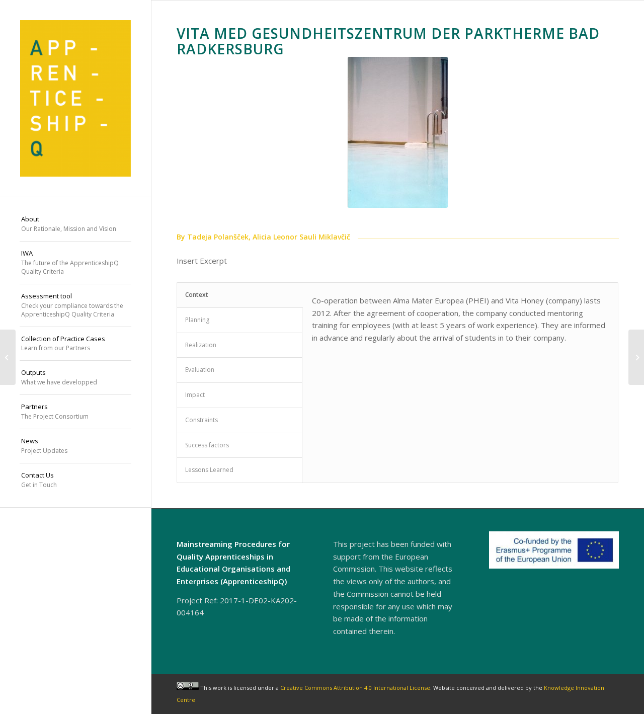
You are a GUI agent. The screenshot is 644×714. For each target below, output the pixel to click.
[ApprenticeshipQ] (75, 98)
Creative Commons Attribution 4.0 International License (355, 687)
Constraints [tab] (201, 420)
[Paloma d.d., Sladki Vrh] (8, 357)
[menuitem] (75, 224)
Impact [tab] (195, 394)
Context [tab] (196, 294)
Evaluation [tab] (199, 369)
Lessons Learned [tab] (209, 469)
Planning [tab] (197, 319)
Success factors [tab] (207, 445)
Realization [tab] (200, 345)
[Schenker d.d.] (636, 357)
